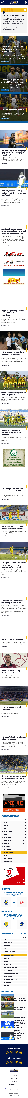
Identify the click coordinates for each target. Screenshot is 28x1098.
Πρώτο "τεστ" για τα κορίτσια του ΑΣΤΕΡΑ (20, 999)
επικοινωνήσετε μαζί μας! (9, 29)
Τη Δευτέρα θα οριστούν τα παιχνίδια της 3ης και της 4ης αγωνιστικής (11, 432)
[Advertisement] (14, 254)
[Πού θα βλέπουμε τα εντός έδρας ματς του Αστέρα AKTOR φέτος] (14, 514)
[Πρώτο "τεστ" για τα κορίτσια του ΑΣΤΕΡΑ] (7, 997)
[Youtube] (20, 1052)
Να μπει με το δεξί (19, 1017)
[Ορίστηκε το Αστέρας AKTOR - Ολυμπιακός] (14, 695)
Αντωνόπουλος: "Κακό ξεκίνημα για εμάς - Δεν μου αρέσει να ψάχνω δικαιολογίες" (13, 153)
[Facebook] (7, 1052)
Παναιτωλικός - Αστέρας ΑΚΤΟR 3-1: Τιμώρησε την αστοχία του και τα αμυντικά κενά (13, 49)
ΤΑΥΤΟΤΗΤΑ (14, 1081)
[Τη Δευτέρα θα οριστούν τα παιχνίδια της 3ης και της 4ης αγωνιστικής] (14, 418)
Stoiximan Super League (10, 816)
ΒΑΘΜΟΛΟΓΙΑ (24, 816)
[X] (11, 1062)
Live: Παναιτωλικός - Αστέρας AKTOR (20, 1008)
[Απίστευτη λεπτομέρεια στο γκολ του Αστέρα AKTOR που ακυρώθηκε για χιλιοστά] (14, 178)
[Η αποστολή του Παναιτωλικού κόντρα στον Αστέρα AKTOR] (14, 478)
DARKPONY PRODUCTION (14, 1095)
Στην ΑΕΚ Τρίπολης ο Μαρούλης (12, 640)
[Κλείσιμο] (25, 10)
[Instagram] (16, 1052)
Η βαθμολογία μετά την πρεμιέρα (12, 109)
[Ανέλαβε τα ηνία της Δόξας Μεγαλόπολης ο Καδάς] (14, 660)
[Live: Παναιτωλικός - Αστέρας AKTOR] (7, 1006)
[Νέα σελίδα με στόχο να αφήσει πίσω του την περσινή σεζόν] (14, 590)
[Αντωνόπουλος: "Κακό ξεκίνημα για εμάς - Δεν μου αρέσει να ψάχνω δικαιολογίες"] (14, 138)
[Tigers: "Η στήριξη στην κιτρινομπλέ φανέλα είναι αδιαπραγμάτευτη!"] (14, 764)
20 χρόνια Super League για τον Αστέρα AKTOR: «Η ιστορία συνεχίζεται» (12, 313)
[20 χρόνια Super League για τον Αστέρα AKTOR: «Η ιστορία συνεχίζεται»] (14, 298)
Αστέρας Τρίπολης (5, 90)
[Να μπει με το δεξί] (7, 1014)
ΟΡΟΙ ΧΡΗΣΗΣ (14, 1078)
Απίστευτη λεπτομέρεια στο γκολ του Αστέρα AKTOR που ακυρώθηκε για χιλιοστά (13, 193)
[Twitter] (11, 1052)
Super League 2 (7, 934)
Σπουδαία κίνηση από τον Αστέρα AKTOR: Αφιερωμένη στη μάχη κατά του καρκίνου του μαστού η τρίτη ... (13, 231)
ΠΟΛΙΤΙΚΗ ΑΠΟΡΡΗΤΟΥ (14, 1084)
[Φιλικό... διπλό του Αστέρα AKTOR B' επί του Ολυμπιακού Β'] (14, 380)
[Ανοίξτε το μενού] (26, 2)
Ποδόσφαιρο (4, 163)
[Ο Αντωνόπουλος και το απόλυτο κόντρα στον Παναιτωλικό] (14, 340)
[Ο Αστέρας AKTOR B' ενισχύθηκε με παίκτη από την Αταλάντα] (14, 728)
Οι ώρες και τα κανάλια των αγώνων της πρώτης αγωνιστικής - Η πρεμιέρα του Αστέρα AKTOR (13, 565)
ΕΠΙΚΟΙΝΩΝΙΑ (14, 1075)
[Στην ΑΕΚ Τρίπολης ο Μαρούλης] (14, 629)
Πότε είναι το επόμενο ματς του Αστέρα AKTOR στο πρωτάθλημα (12, 81)
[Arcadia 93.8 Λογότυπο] (14, 2)
